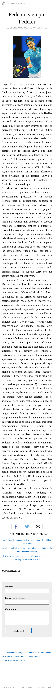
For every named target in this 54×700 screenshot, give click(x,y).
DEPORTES (42, 28)
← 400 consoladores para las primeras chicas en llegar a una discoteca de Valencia (13, 656)
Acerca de (9, 687)
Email (38, 526)
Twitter (27, 526)
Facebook (15, 526)
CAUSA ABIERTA (16, 3)
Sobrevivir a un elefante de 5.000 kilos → (40, 654)
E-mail (15, 598)
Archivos (27, 687)
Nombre (9, 586)
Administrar (45, 687)
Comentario (10, 609)
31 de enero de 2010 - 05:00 (21, 28)
